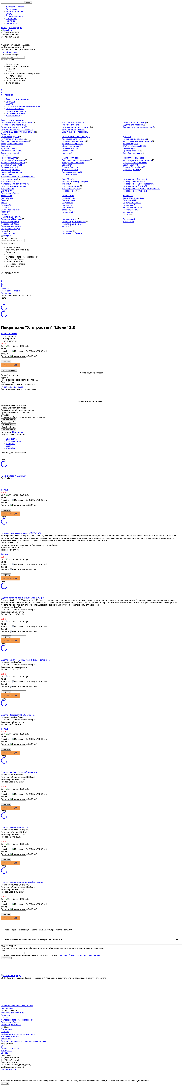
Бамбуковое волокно (12, 144)
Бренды (4, 1053)
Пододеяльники (132, 203)
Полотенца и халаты (16, 111)
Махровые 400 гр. (10, 221)
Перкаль (6, 205)
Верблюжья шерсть (72, 144)
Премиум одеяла (9, 158)
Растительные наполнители (15, 141)
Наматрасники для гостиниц (76, 127)
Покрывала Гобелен (72, 233)
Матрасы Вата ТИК (11, 181)
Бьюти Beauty (130, 165)
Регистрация (15, 27)
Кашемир (67, 153)
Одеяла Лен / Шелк (72, 167)
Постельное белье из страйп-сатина (132, 212)
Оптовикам (11, 9)
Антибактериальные (133, 153)
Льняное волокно (10, 153)
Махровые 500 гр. (10, 224)
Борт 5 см (6, 191)
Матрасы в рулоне (71, 188)
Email (3, 950)
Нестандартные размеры (14, 186)
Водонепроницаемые (73, 129)
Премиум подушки (10, 136)
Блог (3, 1046)
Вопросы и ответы (10, 1048)
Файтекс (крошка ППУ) (134, 146)
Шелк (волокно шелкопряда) (76, 136)
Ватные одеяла (70, 174)
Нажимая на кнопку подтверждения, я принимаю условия (50, 955)
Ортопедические (131, 151)
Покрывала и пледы (15, 113)
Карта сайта (7, 1008)
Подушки (10, 101)
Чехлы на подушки (132, 207)
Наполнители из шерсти (74, 141)
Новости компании (15, 11)
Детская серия (13, 116)
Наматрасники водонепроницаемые (141, 188)
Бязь (4, 203)
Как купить (11, 23)
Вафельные (129, 219)
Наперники (129, 205)
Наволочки (68, 212)
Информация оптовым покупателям (18, 1034)
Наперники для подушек (135, 139)
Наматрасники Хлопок (135, 191)
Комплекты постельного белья (7, 198)
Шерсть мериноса (71, 146)
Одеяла (9, 104)
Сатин (5, 207)
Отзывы (5, 1031)
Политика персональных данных (17, 1006)
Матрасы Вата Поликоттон (15, 184)
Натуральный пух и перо (13, 139)
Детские (127, 136)
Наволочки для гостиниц (14, 125)
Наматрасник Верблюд (134, 181)
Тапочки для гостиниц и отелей (138, 127)
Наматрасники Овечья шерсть (138, 184)
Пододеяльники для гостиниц (17, 129)
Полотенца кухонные (73, 224)
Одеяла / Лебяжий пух (135, 162)
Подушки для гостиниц (134, 122)
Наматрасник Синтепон (135, 179)
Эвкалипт (6, 146)
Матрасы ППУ (7, 188)
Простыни (129, 200)
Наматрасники (69, 191)
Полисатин (68, 195)
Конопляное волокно (11, 151)
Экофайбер (129, 148)
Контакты (11, 21)
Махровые (128, 221)
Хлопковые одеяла (72, 172)
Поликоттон (68, 198)
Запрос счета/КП (10, 365)
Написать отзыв (9, 333)
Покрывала (67, 231)
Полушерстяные (70, 158)
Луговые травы (9, 148)
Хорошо (5, 1083)
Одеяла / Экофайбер (134, 167)
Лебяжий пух (130, 144)
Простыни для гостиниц (14, 127)
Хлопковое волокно (72, 139)
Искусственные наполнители (137, 141)
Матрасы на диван (71, 186)
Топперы (66, 184)
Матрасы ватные (9, 179)
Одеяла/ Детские (131, 169)
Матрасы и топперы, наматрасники (23, 106)
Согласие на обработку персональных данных (23, 1041)
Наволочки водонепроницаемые (133, 196)
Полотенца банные (11, 226)
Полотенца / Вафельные (74, 221)
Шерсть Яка (68, 151)
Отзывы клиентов (14, 16)
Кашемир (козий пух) (11, 172)
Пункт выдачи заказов (12, 387)
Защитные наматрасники (75, 132)
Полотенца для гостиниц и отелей (18, 132)
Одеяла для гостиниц (133, 125)
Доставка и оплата (15, 7)
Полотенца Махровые (11, 219)
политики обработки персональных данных (79, 955)
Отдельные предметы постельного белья (68, 206)
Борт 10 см (68, 179)
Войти (4, 27)
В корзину (6, 361)
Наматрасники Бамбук (135, 186)
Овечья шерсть (70, 148)
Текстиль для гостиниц (17, 99)
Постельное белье (15, 108)
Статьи (9, 14)
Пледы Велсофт (9, 233)
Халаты (65, 226)
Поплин (5, 214)
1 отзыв (4, 490)
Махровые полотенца (73, 122)
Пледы (4, 231)
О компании (11, 18)
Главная (5, 288)
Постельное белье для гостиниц (16, 122)
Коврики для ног (70, 125)
